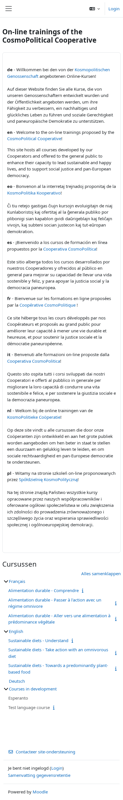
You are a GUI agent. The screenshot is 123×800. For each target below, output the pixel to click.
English (16, 631)
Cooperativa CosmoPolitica (33, 361)
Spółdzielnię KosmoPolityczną (48, 479)
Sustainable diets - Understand (38, 640)
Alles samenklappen (101, 573)
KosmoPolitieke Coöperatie (33, 417)
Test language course (29, 707)
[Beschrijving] (84, 590)
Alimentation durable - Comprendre (43, 590)
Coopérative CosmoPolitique (47, 305)
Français (17, 581)
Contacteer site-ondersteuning (45, 752)
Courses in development (33, 689)
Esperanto (18, 698)
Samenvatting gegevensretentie (39, 775)
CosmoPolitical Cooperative (34, 138)
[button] (95, 8)
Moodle (40, 792)
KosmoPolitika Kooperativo (34, 193)
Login (114, 8)
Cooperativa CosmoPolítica (69, 249)
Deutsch (17, 681)
